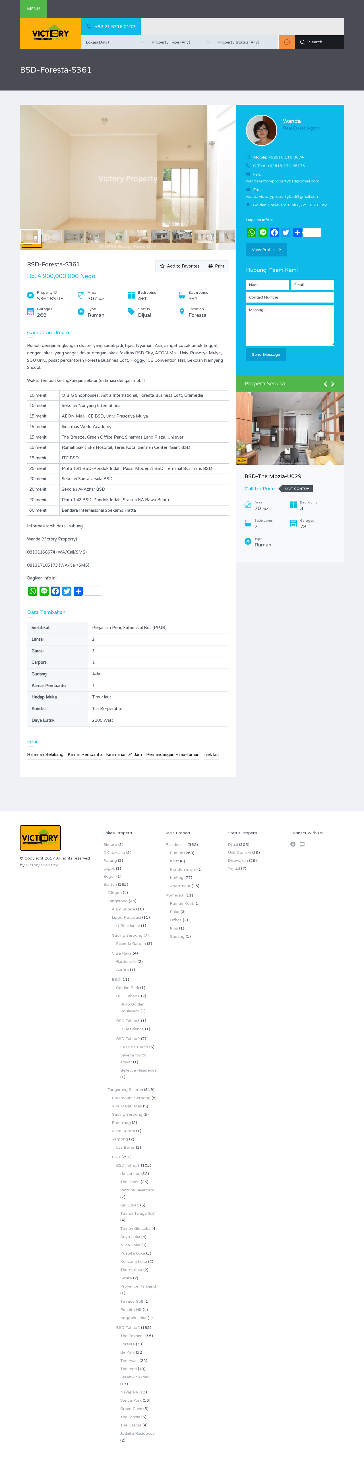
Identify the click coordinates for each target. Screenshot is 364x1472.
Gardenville (126, 961)
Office (176, 920)
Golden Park (127, 987)
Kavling (176, 877)
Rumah (176, 852)
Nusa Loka (130, 1245)
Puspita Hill (131, 1309)
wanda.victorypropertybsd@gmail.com (282, 196)
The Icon (128, 1368)
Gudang (177, 936)
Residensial (176, 844)
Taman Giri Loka (135, 1228)
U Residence (128, 925)
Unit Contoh (239, 852)
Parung (110, 860)
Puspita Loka (132, 1253)
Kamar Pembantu (85, 754)
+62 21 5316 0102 (115, 27)
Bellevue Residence (138, 1070)
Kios (174, 928)
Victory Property (42, 865)
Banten (110, 884)
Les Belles (125, 1147)
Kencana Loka (133, 1261)
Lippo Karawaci (126, 917)
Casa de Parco (134, 1047)
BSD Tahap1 (128, 996)
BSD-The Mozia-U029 (273, 476)
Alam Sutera (123, 909)
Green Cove (131, 1408)
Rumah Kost (181, 903)
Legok (109, 868)
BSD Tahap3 (128, 1020)
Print (218, 266)
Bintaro (110, 844)
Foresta (127, 1344)
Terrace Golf (131, 1301)
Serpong (120, 1139)
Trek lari (211, 754)
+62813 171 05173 (286, 165)
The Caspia (130, 1425)
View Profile (263, 249)
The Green (130, 1181)
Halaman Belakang (45, 754)
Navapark (129, 1392)
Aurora (122, 969)
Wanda (292, 121)
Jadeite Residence (137, 1433)
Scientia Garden (131, 943)
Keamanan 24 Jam (124, 754)
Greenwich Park (135, 1377)
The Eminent (132, 1335)
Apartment (180, 885)
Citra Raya (122, 953)
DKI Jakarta (114, 852)
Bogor (109, 876)
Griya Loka (130, 1236)
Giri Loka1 (129, 1205)
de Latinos (130, 1173)
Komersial (175, 895)
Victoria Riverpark (137, 1190)
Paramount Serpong (131, 1097)
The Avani (129, 1360)
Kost (174, 861)
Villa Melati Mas (127, 1106)
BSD (116, 979)
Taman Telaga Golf (138, 1213)
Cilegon (114, 892)
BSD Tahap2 (128, 1038)
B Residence (132, 1029)
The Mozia (130, 1417)
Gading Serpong (127, 935)
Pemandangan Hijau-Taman (172, 754)
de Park (127, 1352)
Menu (33, 8)
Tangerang (117, 901)
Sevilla (126, 1278)
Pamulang (121, 1122)
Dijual (233, 844)
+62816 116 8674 (286, 157)
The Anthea (131, 1269)
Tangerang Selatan (125, 1089)
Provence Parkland (138, 1286)
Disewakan (238, 860)
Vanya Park (131, 1400)
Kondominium (183, 869)
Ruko (174, 911)
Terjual (234, 868)
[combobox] (114, 42)
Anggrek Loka (133, 1317)
